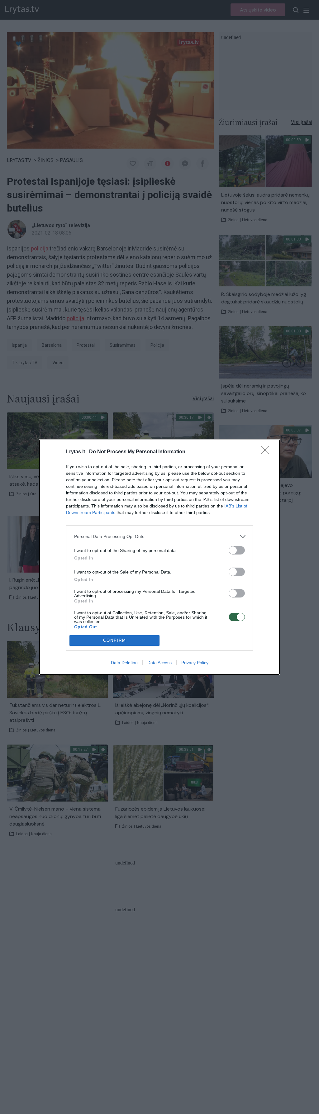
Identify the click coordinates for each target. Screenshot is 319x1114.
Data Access (159, 662)
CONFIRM (114, 640)
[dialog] (159, 557)
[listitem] (159, 536)
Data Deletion (124, 662)
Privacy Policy (194, 662)
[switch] (237, 550)
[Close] (267, 452)
